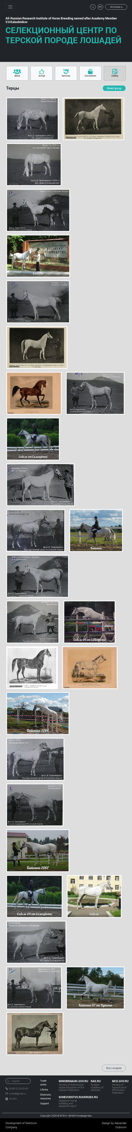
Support (44, 1103)
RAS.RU (96, 1081)
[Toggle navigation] (10, 6)
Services (66, 75)
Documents (90, 75)
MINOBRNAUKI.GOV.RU (71, 1081)
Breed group (114, 88)
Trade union (43, 1082)
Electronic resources (45, 1096)
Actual (41, 75)
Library (44, 1089)
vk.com (13, 1098)
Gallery (114, 75)
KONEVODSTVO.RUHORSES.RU (71, 1097)
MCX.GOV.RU (119, 1081)
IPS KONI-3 (116, 7)
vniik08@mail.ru (17, 1093)
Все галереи (114, 1068)
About (17, 75)
